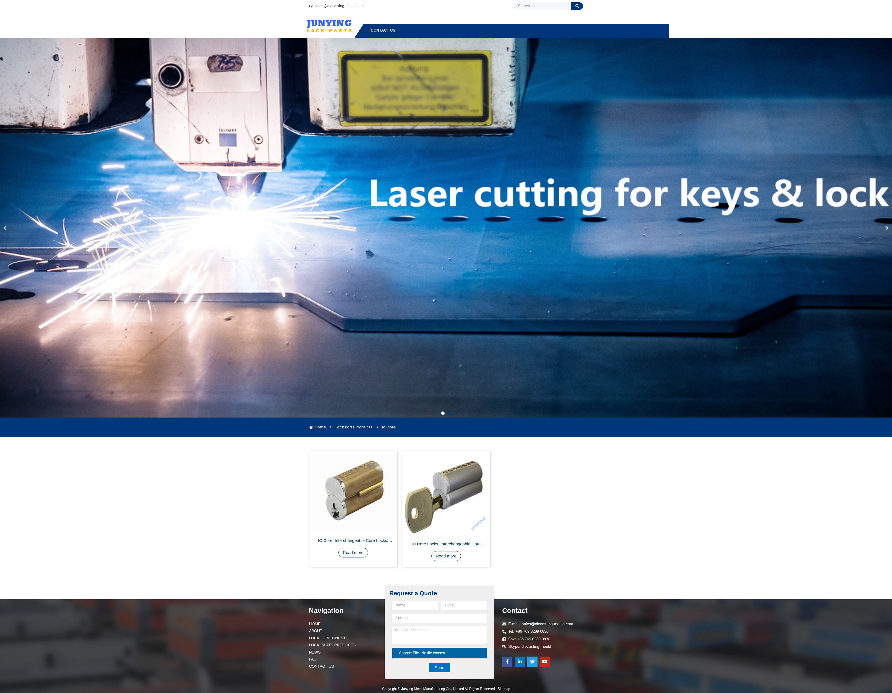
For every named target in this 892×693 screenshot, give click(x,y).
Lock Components (433, 22)
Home (376, 22)
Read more (353, 588)
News (525, 22)
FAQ (544, 22)
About (398, 22)
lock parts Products (485, 22)
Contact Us (383, 30)
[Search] (577, 6)
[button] (443, 449)
